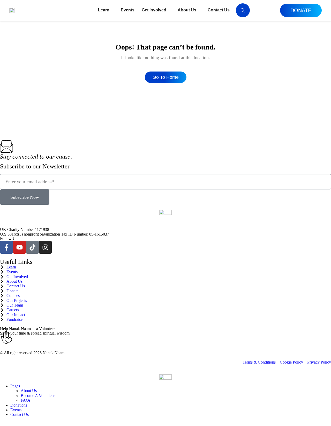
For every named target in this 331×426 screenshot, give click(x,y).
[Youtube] (19, 247)
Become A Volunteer (38, 395)
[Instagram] (45, 247)
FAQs (26, 400)
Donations (18, 405)
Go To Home (166, 77)
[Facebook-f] (6, 247)
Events (15, 410)
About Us (29, 390)
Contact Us (19, 414)
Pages (15, 386)
